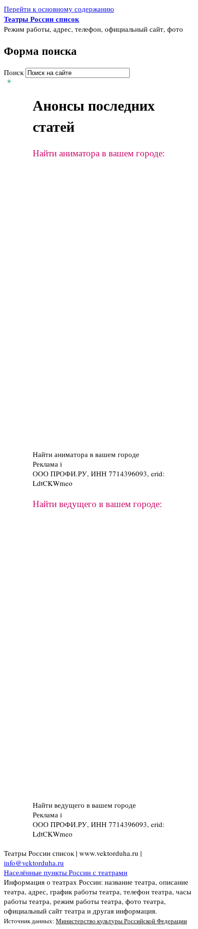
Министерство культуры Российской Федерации (121, 920)
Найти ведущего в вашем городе (84, 805)
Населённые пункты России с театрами (65, 872)
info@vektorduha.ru (34, 862)
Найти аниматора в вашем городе (86, 454)
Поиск (14, 72)
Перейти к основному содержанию (59, 8)
